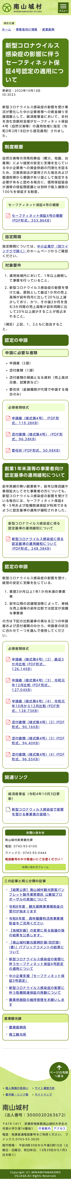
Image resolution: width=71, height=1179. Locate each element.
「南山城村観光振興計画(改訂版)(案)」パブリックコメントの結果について (36, 947)
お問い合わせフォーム (35, 867)
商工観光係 (17, 1034)
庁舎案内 (44, 1128)
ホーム (6, 29)
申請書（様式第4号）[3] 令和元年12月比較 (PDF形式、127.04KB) (38, 685)
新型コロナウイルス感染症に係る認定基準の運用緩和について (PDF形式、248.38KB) (38, 543)
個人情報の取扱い (17, 1088)
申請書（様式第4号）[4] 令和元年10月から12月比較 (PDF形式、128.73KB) (38, 706)
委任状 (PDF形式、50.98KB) (36, 450)
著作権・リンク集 (17, 1094)
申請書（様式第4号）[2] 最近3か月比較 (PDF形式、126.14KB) (38, 664)
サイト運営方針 (45, 1088)
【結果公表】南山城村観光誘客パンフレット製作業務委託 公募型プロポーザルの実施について (37, 894)
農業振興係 (17, 1027)
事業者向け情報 (26, 29)
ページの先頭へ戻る (59, 1074)
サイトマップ (43, 1094)
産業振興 (48, 29)
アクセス (60, 1128)
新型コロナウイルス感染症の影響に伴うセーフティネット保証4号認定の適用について (37, 964)
